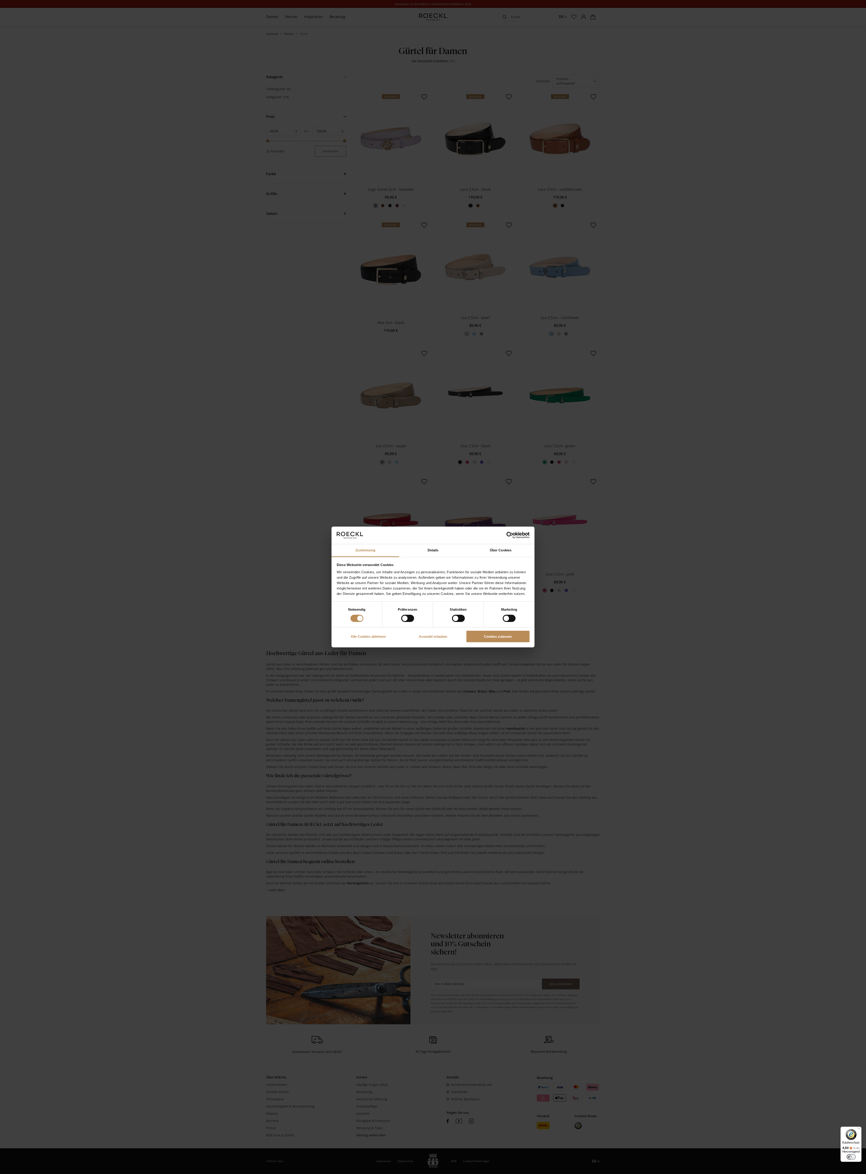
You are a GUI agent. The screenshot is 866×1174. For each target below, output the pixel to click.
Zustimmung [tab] (365, 550)
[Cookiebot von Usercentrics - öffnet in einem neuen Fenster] (510, 535)
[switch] (407, 618)
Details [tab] (433, 550)
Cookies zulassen (498, 636)
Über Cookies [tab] (500, 550)
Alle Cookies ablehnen (368, 636)
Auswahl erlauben (433, 636)
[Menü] (858, 1129)
